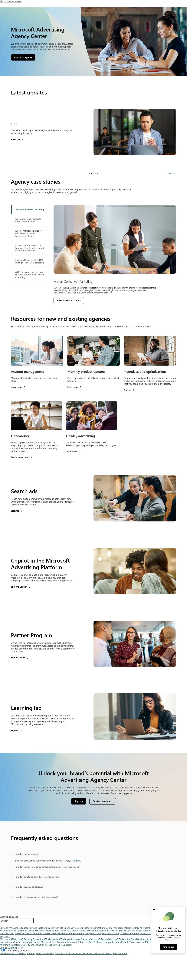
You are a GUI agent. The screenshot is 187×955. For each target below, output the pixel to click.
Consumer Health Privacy (13, 953)
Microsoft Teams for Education (31, 933)
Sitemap (31, 953)
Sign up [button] (80, 802)
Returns (65, 930)
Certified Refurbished (97, 930)
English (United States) (11, 947)
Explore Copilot (21, 586)
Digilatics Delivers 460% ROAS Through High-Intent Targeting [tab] (29, 261)
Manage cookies (63, 953)
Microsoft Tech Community (55, 942)
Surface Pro (6, 927)
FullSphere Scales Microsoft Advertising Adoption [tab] (28, 220)
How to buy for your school (87, 933)
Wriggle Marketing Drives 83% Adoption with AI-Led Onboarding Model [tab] (29, 233)
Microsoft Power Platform (76, 939)
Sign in (16, 730)
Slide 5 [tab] (97, 173)
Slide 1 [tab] (89, 173)
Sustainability (65, 944)
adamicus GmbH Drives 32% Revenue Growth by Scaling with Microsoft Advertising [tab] (30, 248)
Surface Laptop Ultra (40, 927)
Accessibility (51, 944)
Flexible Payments (143, 930)
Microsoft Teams (99, 939)
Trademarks (92, 953)
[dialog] (168, 930)
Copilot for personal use (118, 927)
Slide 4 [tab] (95, 173)
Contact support (24, 58)
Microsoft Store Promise (121, 930)
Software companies (104, 942)
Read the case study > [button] (68, 300)
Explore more (20, 657)
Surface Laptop (20, 927)
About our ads (120, 953)
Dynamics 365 (40, 939)
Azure (150, 939)
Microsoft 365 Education (60, 933)
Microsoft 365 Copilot (119, 939)
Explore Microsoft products (146, 927)
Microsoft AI (6, 939)
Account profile (8, 930)
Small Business (138, 939)
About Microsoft (146, 942)
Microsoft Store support (47, 930)
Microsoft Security (22, 939)
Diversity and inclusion (32, 944)
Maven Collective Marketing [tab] (30, 209)
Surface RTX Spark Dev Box (65, 927)
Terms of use (79, 953)
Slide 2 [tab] (91, 173)
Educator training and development (120, 933)
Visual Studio (122, 942)
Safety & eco (105, 953)
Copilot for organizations (92, 927)
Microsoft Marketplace (81, 942)
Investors (15, 944)
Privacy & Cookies (45, 953)
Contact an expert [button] (104, 802)
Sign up (16, 510)
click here (75, 860)
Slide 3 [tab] (93, 173)
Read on (17, 139)
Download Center (25, 930)
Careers (134, 942)
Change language (9, 916)
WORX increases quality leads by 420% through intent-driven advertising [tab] (29, 274)
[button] (154, 909)
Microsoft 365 (55, 939)
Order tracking (77, 930)
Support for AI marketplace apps (23, 942)
